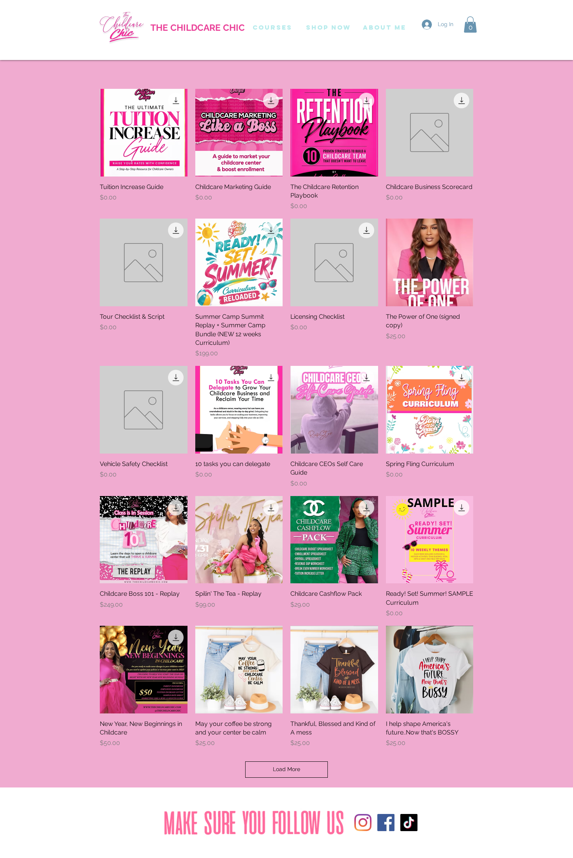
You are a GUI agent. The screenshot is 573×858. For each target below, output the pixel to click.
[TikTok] (408, 822)
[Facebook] (385, 822)
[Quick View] (143, 133)
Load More (286, 769)
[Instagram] (362, 822)
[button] (470, 24)
